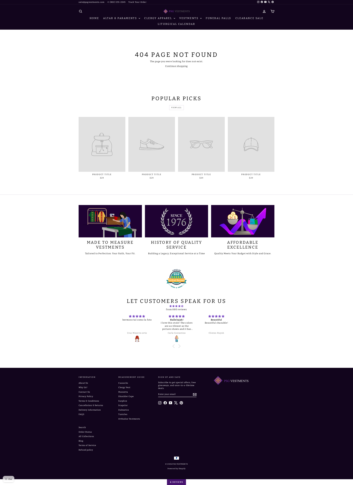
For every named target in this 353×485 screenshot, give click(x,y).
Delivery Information (90, 410)
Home (94, 18)
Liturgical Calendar (176, 24)
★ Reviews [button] (176, 482)
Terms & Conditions (89, 401)
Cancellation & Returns (91, 405)
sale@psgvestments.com (91, 2)
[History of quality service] (176, 221)
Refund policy (86, 450)
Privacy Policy (86, 396)
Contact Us (84, 392)
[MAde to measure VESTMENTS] (110, 221)
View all (176, 107)
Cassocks (123, 383)
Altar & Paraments (120, 18)
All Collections (86, 436)
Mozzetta (123, 392)
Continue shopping (176, 66)
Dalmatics (123, 410)
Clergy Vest (124, 387)
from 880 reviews (176, 309)
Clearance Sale (249, 18)
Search (82, 427)
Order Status (85, 432)
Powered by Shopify (177, 469)
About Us (83, 383)
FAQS (81, 414)
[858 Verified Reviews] (176, 289)
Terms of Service (87, 445)
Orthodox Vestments (129, 419)
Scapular (123, 405)
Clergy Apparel (158, 18)
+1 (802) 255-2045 (116, 2)
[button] (174, 346)
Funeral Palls (218, 18)
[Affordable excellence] (242, 221)
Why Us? (83, 387)
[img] (176, 306)
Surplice (122, 401)
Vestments (189, 18)
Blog (81, 441)
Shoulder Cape (126, 396)
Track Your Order (137, 2)
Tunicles (122, 414)
